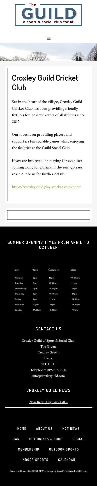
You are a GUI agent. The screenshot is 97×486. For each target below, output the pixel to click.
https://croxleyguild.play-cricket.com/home (46, 186)
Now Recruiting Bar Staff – (48, 402)
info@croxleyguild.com (48, 376)
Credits (83, 471)
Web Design (47, 471)
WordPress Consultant (68, 471)
